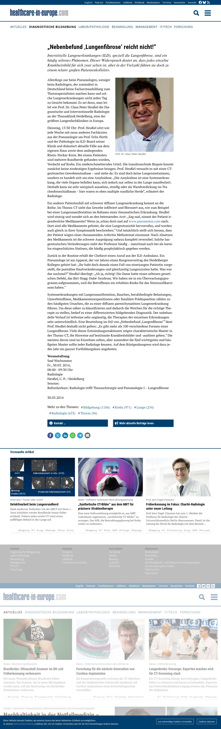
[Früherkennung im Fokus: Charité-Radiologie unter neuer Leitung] (178, 477)
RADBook (139, 2)
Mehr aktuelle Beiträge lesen (136, 423)
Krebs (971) (123, 407)
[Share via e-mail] (87, 435)
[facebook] (200, 2)
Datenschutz (152, 569)
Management (146, 27)
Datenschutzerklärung (24, 723)
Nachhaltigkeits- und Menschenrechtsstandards (172, 562)
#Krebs (107, 530)
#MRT (114, 530)
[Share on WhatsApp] (73, 435)
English (88, 2)
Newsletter (180, 2)
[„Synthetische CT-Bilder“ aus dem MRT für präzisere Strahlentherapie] (110, 477)
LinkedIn (114, 562)
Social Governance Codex (159, 566)
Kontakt (192, 2)
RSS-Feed (114, 566)
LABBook (127, 2)
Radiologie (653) (63, 413)
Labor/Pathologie (94, 27)
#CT (33, 530)
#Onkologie (124, 530)
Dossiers (67, 552)
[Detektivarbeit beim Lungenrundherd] (42, 477)
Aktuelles (18, 27)
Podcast (99, 2)
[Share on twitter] (58, 435)
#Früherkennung (174, 530)
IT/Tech (166, 27)
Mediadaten (153, 2)
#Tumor (70, 530)
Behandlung (122, 27)
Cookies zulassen (207, 721)
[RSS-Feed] (208, 2)
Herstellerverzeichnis (74, 562)
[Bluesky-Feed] (204, 2)
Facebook (114, 552)
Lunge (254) (145, 407)
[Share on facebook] (50, 435)
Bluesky (113, 559)
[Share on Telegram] (80, 435)
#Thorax (61, 530)
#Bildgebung (23, 530)
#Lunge (40, 530)
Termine (166, 2)
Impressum (151, 573)
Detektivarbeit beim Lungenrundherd (34, 504)
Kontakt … (59, 423)
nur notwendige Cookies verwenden (175, 721)
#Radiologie (50, 530)
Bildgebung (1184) (96, 407)
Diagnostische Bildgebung (52, 27)
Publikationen (113, 2)
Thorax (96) (88, 413)
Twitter (113, 555)
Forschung (183, 27)
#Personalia (204, 530)
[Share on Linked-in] (65, 435)
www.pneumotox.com (144, 221)
